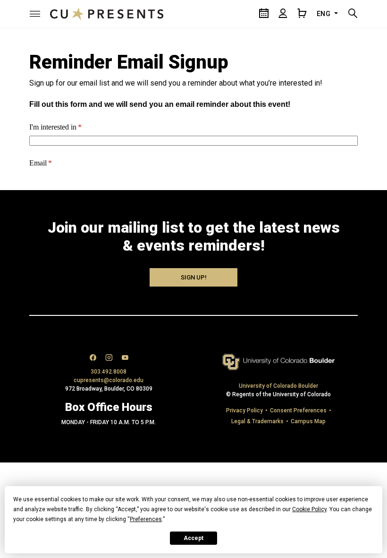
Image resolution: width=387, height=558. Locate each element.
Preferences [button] (146, 519)
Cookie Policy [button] (309, 509)
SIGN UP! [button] (194, 277)
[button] (35, 14)
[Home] (106, 14)
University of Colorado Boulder (278, 386)
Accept (193, 538)
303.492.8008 (108, 371)
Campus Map (308, 421)
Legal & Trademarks (257, 421)
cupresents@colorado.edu (108, 380)
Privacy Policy (244, 410)
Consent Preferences (298, 410)
